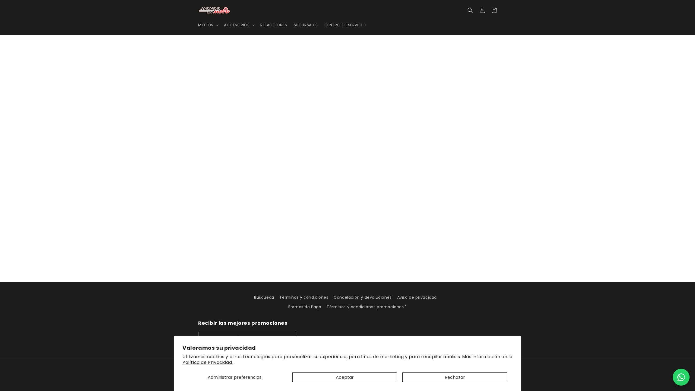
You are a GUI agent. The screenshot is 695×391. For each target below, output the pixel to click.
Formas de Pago (304, 307)
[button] (208, 25)
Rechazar (455, 377)
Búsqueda (264, 297)
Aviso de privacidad (417, 297)
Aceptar (345, 377)
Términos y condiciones (303, 297)
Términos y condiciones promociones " (367, 307)
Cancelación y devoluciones (363, 297)
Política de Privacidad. (207, 362)
